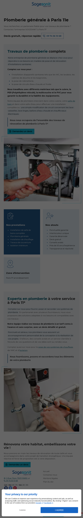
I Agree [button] (59, 510)
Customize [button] (22, 510)
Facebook (47, 503)
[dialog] (41, 502)
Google (38, 503)
